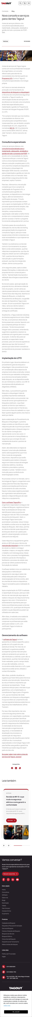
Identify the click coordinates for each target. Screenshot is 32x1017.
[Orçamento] (24, 3)
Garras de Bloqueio (7, 928)
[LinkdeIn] (12, 879)
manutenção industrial (10, 546)
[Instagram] (8, 879)
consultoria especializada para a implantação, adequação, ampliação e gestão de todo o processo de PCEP (15, 151)
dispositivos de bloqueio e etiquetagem (15, 92)
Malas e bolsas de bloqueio (10, 944)
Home (3, 890)
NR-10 (12, 128)
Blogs (3, 900)
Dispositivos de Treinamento (10, 942)
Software (4, 895)
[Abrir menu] (29, 3)
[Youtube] (17, 879)
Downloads (5, 903)
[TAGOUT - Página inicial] (6, 3)
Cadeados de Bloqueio (8, 923)
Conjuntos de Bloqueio (9, 939)
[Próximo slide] (9, 846)
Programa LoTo (7, 78)
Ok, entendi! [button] (16, 1011)
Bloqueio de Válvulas (8, 934)
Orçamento (5, 914)
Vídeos (4, 906)
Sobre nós (5, 898)
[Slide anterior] (4, 846)
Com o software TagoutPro (11, 502)
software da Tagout (10, 639)
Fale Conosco (6, 908)
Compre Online (6, 911)
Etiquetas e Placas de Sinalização (12, 926)
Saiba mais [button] (7, 1005)
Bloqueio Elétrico (7, 936)
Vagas (4, 956)
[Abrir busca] (20, 3)
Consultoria (5, 892)
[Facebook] (3, 879)
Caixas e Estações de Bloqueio (11, 931)
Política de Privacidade (9, 954)
